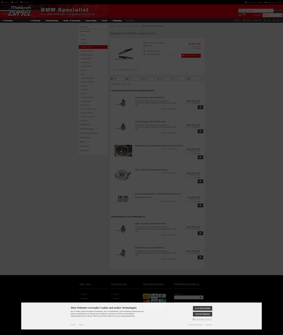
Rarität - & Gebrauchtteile (72, 20)
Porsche (104, 20)
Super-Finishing (91, 20)
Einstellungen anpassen (203, 319)
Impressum (208, 325)
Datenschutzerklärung (195, 325)
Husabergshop (117, 20)
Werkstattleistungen (52, 20)
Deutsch (73, 325)
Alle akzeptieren (202, 308)
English (80, 325)
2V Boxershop (8, 20)
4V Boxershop (35, 20)
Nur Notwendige (202, 314)
